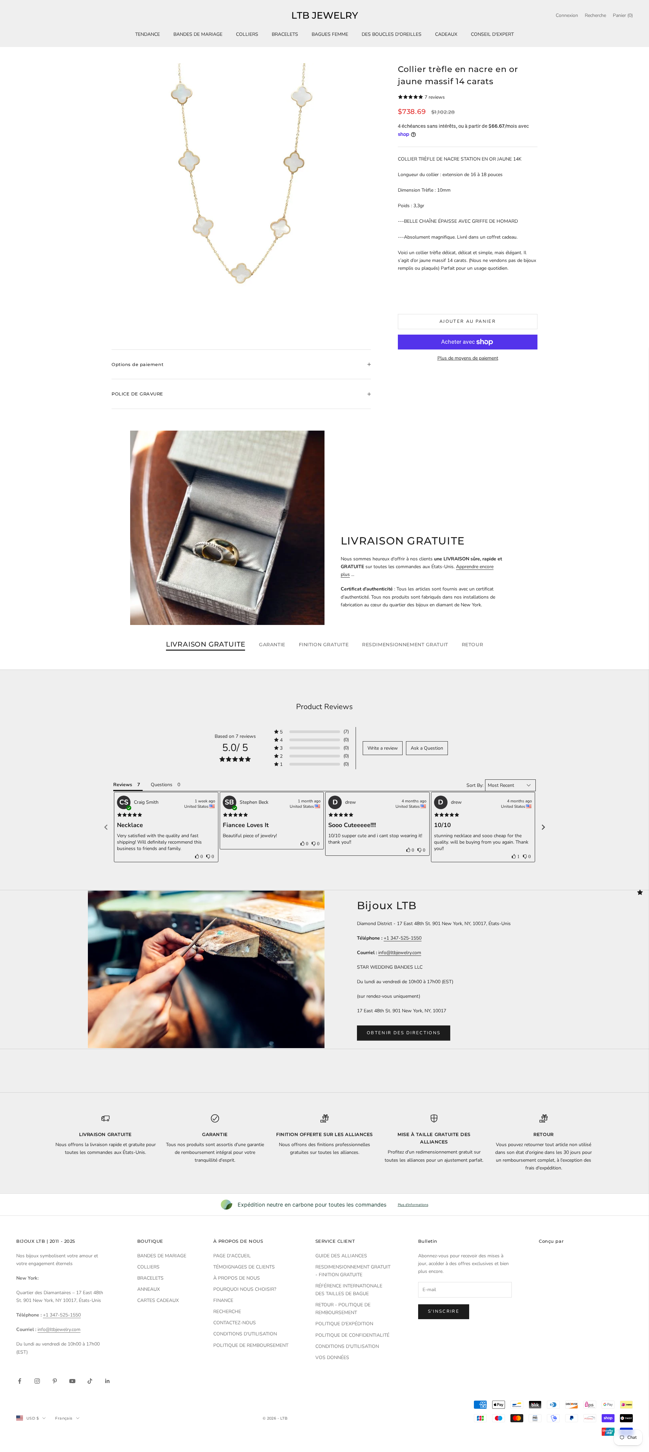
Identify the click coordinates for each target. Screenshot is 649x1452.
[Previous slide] (106, 827)
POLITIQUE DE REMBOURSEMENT (250, 1345)
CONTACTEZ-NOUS (234, 1323)
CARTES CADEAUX (158, 1300)
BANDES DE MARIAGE (197, 34)
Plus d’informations (413, 1205)
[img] (129, 815)
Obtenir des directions (403, 1033)
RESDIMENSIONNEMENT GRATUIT (405, 645)
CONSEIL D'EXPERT (492, 34)
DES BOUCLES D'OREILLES (392, 34)
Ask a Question (427, 748)
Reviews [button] (122, 784)
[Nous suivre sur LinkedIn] (107, 1381)
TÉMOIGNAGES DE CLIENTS (244, 1267)
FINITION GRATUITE (324, 645)
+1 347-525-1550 (403, 938)
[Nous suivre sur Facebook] (19, 1381)
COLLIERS (247, 34)
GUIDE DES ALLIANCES (341, 1256)
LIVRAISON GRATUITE (205, 644)
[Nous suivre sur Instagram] (37, 1381)
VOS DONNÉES (332, 1357)
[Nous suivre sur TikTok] (90, 1381)
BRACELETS (285, 34)
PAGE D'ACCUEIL (232, 1256)
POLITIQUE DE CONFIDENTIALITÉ (352, 1335)
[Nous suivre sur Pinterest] (54, 1381)
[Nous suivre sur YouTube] (72, 1381)
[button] (311, 732)
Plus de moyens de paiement (467, 358)
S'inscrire (443, 1311)
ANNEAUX (148, 1289)
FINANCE (223, 1300)
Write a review (382, 748)
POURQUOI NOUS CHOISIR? (244, 1289)
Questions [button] (161, 784)
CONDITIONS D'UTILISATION (245, 1334)
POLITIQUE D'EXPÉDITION (344, 1324)
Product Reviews (324, 707)
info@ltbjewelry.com (399, 952)
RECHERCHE (227, 1311)
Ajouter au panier (467, 321)
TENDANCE (147, 34)
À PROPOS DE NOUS (236, 1278)
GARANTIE (272, 645)
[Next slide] (543, 827)
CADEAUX (446, 34)
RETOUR (472, 645)
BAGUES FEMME (330, 34)
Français (64, 1418)
